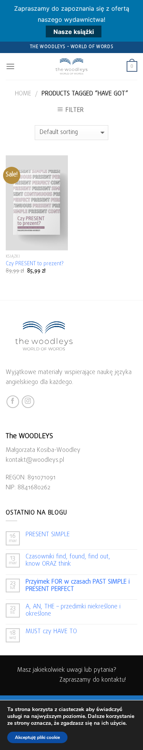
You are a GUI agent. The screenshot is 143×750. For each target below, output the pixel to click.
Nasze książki (73, 31)
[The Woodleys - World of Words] (72, 66)
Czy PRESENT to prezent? (35, 264)
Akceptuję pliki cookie (37, 737)
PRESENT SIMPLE (48, 535)
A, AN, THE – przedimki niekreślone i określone (73, 610)
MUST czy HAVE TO (51, 631)
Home (23, 93)
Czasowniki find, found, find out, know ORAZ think (68, 560)
